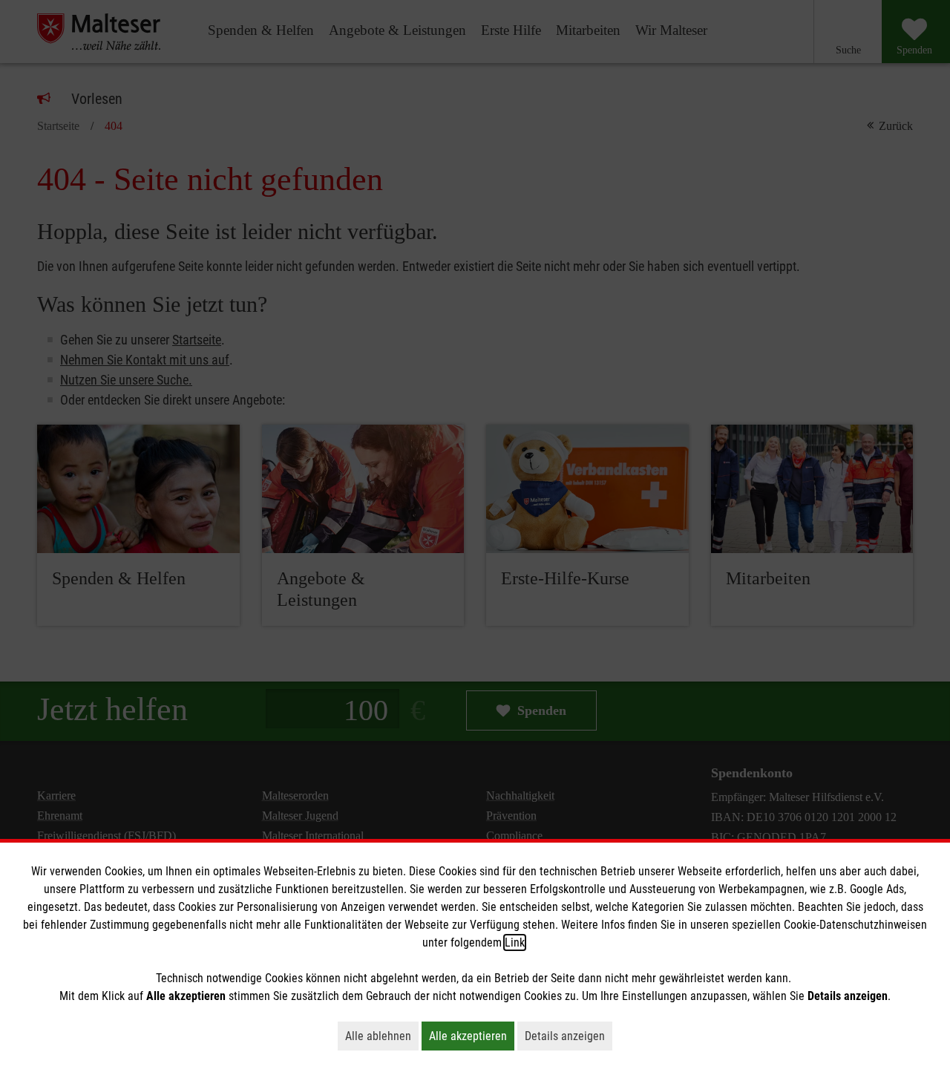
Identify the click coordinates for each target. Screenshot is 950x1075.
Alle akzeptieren (471, 1035)
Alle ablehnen (382, 1035)
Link (515, 942)
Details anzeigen (568, 1035)
